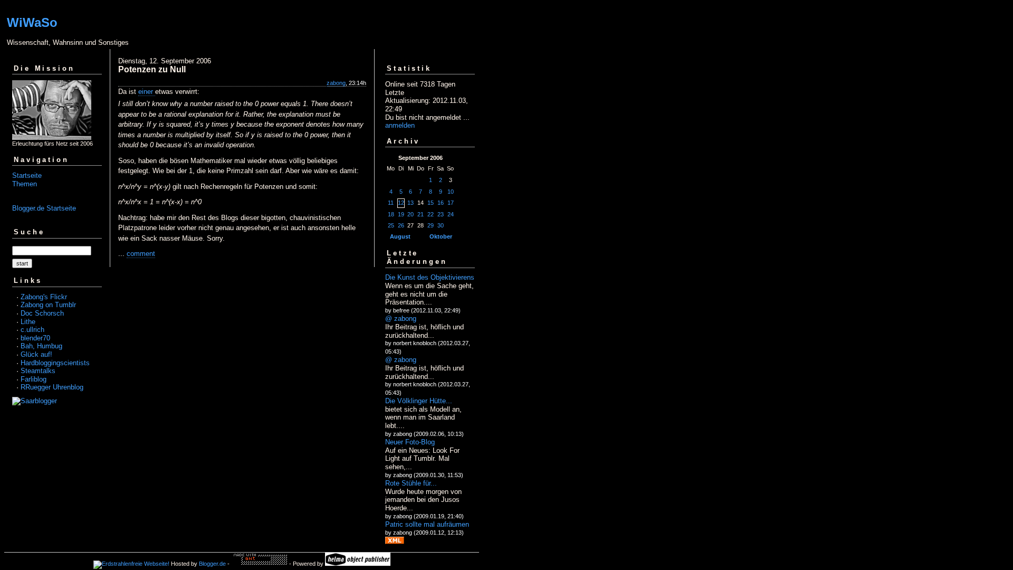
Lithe (28, 322)
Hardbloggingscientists (55, 363)
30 (440, 225)
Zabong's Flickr (44, 297)
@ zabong (400, 318)
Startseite (27, 175)
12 (401, 203)
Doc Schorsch (42, 313)
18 (391, 214)
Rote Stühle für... (411, 483)
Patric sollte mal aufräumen (427, 524)
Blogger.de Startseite (44, 208)
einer (146, 92)
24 (450, 214)
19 (401, 214)
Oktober (440, 236)
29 (430, 225)
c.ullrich (32, 330)
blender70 (35, 338)
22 (430, 214)
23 (440, 214)
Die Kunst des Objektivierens (429, 277)
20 (410, 214)
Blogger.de (212, 563)
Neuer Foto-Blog (410, 442)
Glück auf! (36, 354)
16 (440, 203)
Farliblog (33, 379)
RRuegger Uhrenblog (52, 387)
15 (430, 203)
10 (450, 191)
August (400, 236)
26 (401, 225)
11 (391, 203)
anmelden (400, 125)
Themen (24, 184)
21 (420, 214)
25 (391, 225)
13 (410, 203)
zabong (336, 83)
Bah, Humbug (41, 346)
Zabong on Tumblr (48, 305)
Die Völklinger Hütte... (418, 401)
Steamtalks (38, 371)
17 (450, 203)
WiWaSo (32, 22)
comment (141, 254)
